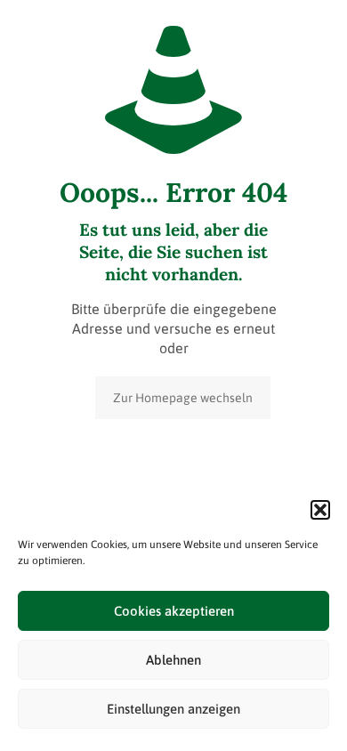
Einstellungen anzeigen (173, 708)
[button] (320, 510)
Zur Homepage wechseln (183, 398)
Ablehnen (173, 659)
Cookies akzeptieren (174, 610)
